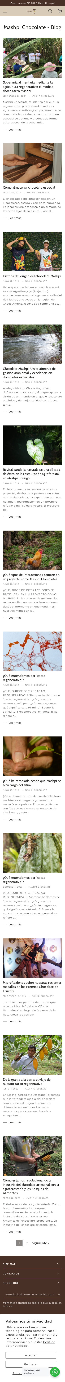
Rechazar (31, 1364)
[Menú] (5, 11)
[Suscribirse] (60, 1294)
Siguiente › (40, 1243)
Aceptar (31, 1355)
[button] (50, 11)
